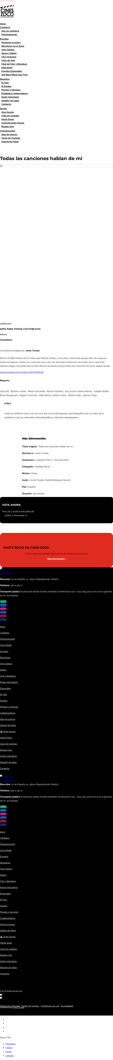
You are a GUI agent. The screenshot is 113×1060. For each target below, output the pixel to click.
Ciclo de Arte (8, 60)
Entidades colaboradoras (14, 93)
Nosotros (5, 79)
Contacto (6, 104)
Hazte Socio (7, 119)
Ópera (3, 670)
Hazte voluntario (8, 756)
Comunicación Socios (12, 123)
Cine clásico (6, 663)
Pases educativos (9, 682)
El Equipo (6, 86)
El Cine (5, 82)
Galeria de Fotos (10, 141)
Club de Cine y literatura (14, 64)
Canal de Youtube (10, 138)
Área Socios (7, 112)
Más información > (56, 559)
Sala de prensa (9, 134)
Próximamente (9, 34)
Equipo (3, 700)
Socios (3, 108)
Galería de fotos (8, 725)
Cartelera (5, 27)
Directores (5, 657)
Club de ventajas (10, 116)
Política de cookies (30, 1006)
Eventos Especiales (11, 71)
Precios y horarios (9, 707)
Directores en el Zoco (12, 46)
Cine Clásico (7, 49)
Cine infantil (5, 645)
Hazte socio (6, 737)
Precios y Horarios (11, 90)
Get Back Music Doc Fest (14, 74)
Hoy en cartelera (10, 31)
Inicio (3, 24)
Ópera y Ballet (9, 53)
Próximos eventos (11, 42)
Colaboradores (7, 713)
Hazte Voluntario (10, 97)
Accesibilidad (67, 1006)
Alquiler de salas (10, 100)
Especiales (5, 688)
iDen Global (18, 1007)
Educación (7, 67)
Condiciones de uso (50, 1006)
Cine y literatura (8, 676)
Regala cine (7, 126)
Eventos (4, 39)
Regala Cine (6, 750)
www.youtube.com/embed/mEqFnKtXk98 (21, 372)
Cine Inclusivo (8, 57)
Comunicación (7, 131)
